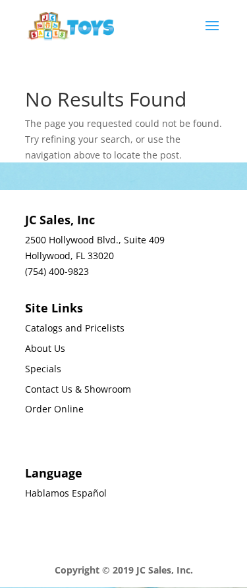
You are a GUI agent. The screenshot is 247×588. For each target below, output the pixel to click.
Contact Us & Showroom (78, 389)
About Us (45, 348)
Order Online (54, 409)
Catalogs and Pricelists (74, 328)
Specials (43, 368)
